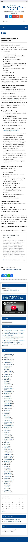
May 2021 (6, 413)
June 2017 (6, 485)
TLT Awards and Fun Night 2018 (12, 519)
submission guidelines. (13, 290)
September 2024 (8, 364)
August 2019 (7, 441)
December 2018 (8, 454)
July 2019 (6, 442)
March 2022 (7, 396)
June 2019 (6, 444)
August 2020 (7, 427)
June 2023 (6, 379)
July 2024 (6, 367)
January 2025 (7, 357)
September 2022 (8, 391)
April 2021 (6, 415)
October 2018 (7, 458)
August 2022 (7, 393)
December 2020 (8, 422)
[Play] (4, 312)
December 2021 (8, 401)
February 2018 (7, 471)
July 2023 (6, 378)
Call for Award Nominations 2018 (12, 521)
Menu (2, 1)
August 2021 (7, 408)
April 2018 (6, 468)
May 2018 (6, 466)
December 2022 (8, 388)
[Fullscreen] (24, 312)
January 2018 (7, 473)
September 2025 (8, 354)
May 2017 (6, 486)
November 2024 (8, 361)
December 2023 (8, 373)
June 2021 (6, 412)
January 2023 (7, 386)
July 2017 (6, 483)
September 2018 (8, 459)
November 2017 (8, 476)
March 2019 (7, 449)
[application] (14, 307)
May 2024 (6, 369)
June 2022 (6, 395)
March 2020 (7, 432)
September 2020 (8, 425)
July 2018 (6, 463)
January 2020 (7, 435)
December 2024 (8, 359)
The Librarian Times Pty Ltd (14, 8)
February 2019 (7, 451)
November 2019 (8, 439)
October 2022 (7, 390)
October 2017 (7, 478)
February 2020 (7, 434)
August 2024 (7, 366)
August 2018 (7, 461)
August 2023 (7, 376)
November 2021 (8, 403)
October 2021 (7, 405)
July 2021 (6, 410)
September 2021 (8, 407)
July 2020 (6, 429)
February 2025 (7, 356)
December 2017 (8, 475)
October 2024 (7, 362)
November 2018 (8, 456)
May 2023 (6, 381)
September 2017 (8, 480)
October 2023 (7, 374)
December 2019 (8, 437)
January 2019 (7, 452)
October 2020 (7, 424)
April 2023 (6, 383)
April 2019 (6, 447)
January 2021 (7, 420)
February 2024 (7, 371)
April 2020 (6, 430)
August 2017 (7, 481)
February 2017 (7, 492)
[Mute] (21, 312)
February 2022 (7, 398)
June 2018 (6, 464)
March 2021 (7, 417)
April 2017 (6, 488)
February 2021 (7, 418)
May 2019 (6, 446)
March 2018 (7, 469)
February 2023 (7, 384)
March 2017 (7, 490)
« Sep (3, 511)
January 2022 (7, 400)
